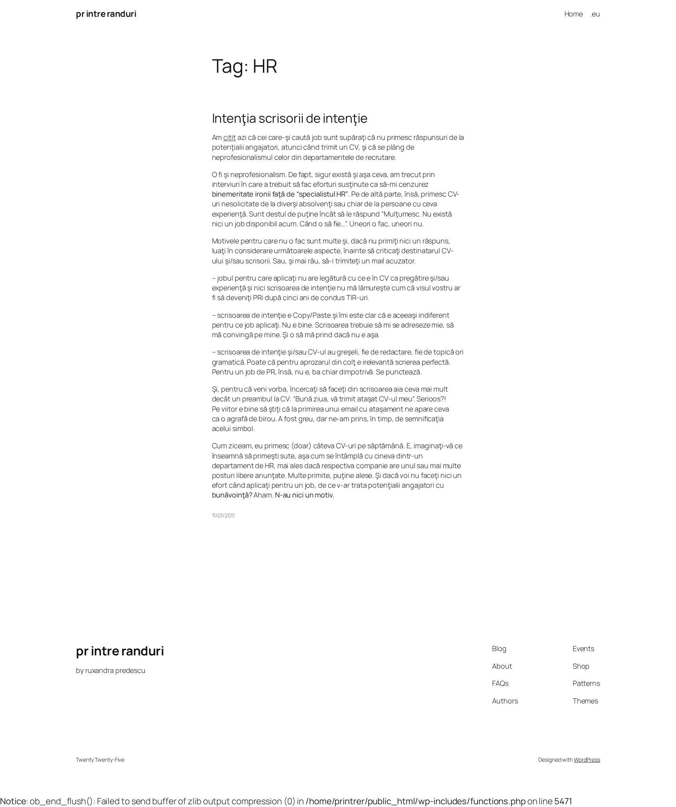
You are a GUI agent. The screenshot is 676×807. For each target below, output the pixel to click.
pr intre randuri (106, 14)
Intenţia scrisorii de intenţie (290, 118)
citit (229, 137)
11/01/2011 (223, 515)
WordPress (587, 759)
